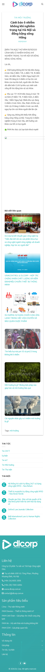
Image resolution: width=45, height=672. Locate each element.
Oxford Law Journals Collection (20, 509)
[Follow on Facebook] (20, 663)
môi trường (14, 430)
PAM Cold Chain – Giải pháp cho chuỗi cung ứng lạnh (21, 617)
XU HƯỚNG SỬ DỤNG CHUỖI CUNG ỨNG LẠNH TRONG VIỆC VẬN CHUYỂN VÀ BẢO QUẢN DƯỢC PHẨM (22, 318)
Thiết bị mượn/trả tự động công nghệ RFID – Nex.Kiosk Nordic (25, 492)
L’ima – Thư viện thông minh (13, 607)
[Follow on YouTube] (24, 663)
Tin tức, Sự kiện (8, 650)
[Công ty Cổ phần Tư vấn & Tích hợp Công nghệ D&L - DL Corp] (22, 4)
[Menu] (3, 4)
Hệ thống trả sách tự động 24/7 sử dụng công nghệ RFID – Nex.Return (24, 484)
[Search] (42, 4)
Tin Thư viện (7, 469)
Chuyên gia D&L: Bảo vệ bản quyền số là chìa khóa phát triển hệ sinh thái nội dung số (24, 501)
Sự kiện (5, 455)
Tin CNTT (6, 451)
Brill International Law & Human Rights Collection (24, 517)
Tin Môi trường (22, 17)
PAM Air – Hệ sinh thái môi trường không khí (20, 623)
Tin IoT (5, 460)
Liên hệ (5, 654)
